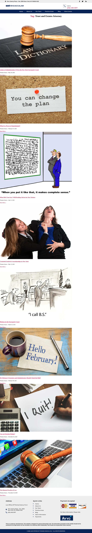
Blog (59, 11)
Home (21, 11)
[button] (49, 11)
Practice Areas (49, 11)
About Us (29, 11)
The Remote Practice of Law (8, 490)
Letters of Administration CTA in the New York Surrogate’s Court (19, 70)
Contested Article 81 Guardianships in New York (14, 261)
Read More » (3, 75)
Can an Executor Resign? (7, 434)
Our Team (38, 11)
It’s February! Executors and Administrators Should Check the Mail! (20, 378)
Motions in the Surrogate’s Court (9, 322)
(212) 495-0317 (72, 8)
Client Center (68, 11)
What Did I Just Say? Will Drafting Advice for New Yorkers (17, 197)
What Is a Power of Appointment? (10, 126)
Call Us (69, 6)
